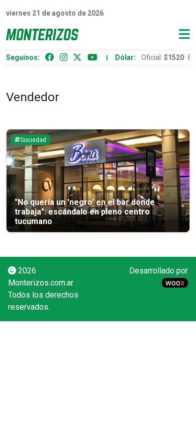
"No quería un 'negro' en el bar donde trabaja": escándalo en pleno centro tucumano (85, 211)
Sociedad (33, 140)
